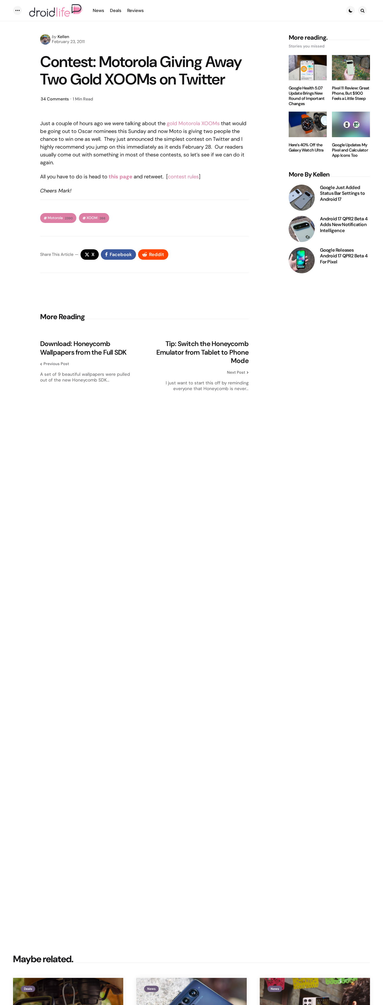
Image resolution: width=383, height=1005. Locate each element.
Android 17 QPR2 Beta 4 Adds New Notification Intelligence (343, 225)
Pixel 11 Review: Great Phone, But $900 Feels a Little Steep (350, 93)
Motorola (60, 217)
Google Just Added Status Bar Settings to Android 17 (342, 193)
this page (120, 176)
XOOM (96, 217)
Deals (28, 989)
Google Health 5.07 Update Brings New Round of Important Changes (307, 96)
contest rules (183, 176)
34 (55, 99)
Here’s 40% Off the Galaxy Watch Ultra (306, 147)
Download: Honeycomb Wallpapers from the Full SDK (83, 348)
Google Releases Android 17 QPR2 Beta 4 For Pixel (343, 256)
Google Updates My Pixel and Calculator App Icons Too (350, 150)
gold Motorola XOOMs (193, 123)
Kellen (63, 36)
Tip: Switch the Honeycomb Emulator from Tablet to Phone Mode (202, 352)
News (151, 989)
